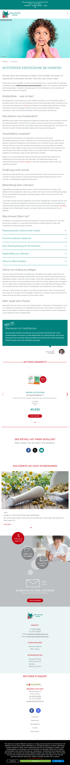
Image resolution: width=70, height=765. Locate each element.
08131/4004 (37, 4)
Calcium (27, 105)
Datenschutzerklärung (34, 758)
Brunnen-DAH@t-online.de (35, 701)
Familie (5, 62)
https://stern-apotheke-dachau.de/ (38, 636)
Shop (45, 5)
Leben (5, 512)
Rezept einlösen (37, 5)
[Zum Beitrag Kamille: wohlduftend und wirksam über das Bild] (35, 490)
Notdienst (27, 5)
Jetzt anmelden (35, 600)
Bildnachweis (35, 731)
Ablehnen (13, 761)
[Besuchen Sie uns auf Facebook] (31, 710)
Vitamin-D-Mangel (25, 162)
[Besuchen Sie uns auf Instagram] (38, 710)
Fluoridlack (62, 206)
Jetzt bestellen (35, 416)
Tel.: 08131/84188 (35, 696)
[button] (68, 393)
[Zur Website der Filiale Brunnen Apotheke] (35, 684)
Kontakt (35, 728)
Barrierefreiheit (35, 724)
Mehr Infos (58, 761)
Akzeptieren (35, 761)
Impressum (35, 717)
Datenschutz (35, 720)
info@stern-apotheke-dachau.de (37, 634)
